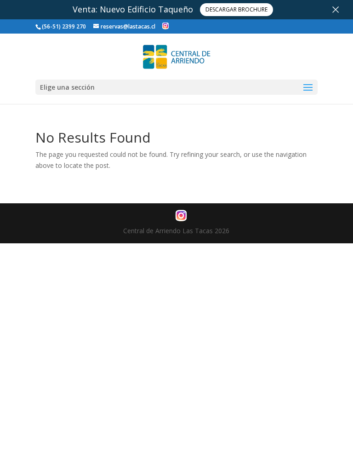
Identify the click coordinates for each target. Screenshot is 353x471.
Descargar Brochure (236, 9)
